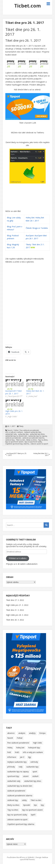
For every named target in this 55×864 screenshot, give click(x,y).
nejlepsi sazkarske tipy (32, 432)
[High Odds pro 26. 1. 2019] (14, 405)
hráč (9, 752)
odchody (34, 762)
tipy (42, 805)
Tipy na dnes (43, 440)
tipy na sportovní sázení (14, 442)
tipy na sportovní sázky (33, 442)
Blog (9, 217)
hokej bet (20, 747)
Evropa (42, 733)
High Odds (37, 742)
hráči (17, 752)
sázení (25, 776)
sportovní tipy (13, 776)
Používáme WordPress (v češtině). (20, 857)
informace (11, 757)
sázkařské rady (11, 434)
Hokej (9, 747)
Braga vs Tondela (40, 228)
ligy (29, 757)
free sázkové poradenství (29, 430)
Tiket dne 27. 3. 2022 (15, 600)
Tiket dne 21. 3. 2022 (15, 610)
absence (11, 733)
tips (35, 805)
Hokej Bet (30, 217)
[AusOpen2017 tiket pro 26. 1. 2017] (14, 384)
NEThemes (30, 859)
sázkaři (35, 776)
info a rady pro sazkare (14, 432)
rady (20, 766)
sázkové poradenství (13, 438)
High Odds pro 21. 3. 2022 (17, 605)
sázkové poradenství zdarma (33, 438)
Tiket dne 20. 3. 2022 (15, 620)
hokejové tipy (34, 747)
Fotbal (16, 430)
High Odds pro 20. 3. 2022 (17, 615)
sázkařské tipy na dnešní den (16, 436)
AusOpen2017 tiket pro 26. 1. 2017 (13, 392)
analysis (21, 733)
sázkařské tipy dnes (37, 434)
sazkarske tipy (23, 434)
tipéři (33, 814)
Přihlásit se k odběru (17, 558)
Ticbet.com (27, 5)
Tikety (28, 244)
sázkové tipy (10, 440)
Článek (29, 228)
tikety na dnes (31, 440)
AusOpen (30, 235)
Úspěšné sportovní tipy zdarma (17, 444)
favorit (9, 430)
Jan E (22, 757)
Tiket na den (20, 440)
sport (35, 771)
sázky (24, 800)
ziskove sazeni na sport (39, 444)
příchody (11, 766)
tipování (26, 805)
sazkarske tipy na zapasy (37, 436)
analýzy (32, 733)
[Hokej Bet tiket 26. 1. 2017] (35, 384)
